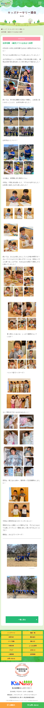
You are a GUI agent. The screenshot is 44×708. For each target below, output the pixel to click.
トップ (5, 29)
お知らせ (32, 650)
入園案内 (12, 705)
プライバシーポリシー (30, 695)
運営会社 (9, 695)
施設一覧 (32, 633)
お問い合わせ (11, 658)
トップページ (11, 633)
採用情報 (32, 654)
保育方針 (11, 637)
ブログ (11, 650)
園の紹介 (32, 637)
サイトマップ (18, 695)
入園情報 (11, 654)
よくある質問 (33, 645)
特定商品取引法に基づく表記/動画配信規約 (22, 697)
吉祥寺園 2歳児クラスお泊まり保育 (11, 32)
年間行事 (11, 645)
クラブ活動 (11, 641)
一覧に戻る (22, 619)
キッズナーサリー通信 (16, 29)
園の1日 (32, 641)
